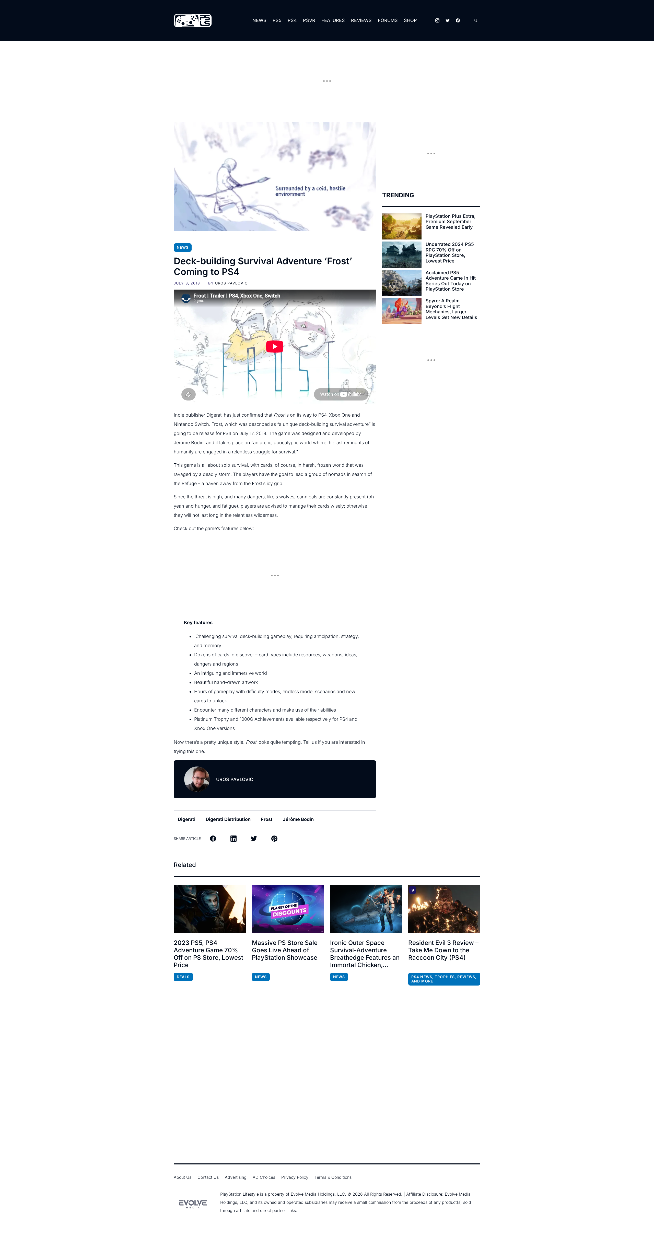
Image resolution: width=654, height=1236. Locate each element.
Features (333, 20)
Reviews (361, 20)
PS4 (292, 20)
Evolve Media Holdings (313, 1194)
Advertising (236, 1177)
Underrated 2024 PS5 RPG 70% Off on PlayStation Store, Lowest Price (450, 253)
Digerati (214, 415)
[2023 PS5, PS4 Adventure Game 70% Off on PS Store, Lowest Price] (210, 909)
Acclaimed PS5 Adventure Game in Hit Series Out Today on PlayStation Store (451, 281)
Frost (267, 819)
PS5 (277, 20)
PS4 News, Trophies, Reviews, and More (443, 979)
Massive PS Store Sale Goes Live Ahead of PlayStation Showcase (285, 950)
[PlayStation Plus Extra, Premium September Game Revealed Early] (402, 226)
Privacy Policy (294, 1177)
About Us (182, 1177)
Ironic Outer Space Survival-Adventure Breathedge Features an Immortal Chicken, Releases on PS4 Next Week (365, 954)
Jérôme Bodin (298, 819)
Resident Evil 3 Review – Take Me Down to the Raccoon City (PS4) (443, 950)
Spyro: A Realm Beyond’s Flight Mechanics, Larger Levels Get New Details (451, 309)
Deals (183, 977)
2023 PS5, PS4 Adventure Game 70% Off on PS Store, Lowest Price (208, 953)
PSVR (309, 20)
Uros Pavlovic (231, 283)
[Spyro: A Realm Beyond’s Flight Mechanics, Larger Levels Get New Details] (402, 311)
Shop (410, 20)
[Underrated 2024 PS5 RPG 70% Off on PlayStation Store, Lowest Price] (402, 255)
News (259, 20)
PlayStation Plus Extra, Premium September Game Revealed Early (450, 221)
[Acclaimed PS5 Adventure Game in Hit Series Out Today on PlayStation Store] (402, 283)
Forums (388, 20)
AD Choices (264, 1177)
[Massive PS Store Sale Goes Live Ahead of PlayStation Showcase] (288, 909)
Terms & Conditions (333, 1177)
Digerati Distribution (228, 819)
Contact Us (208, 1177)
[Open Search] (475, 20)
